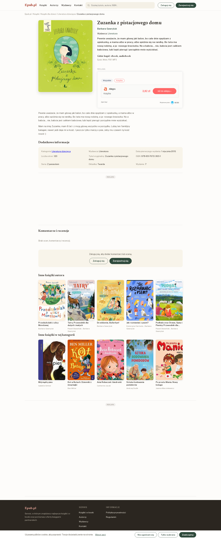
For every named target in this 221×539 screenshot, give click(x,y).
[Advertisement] (110, 201)
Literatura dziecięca (66, 14)
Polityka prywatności (116, 512)
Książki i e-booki (86, 512)
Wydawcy (66, 5)
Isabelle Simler (44, 386)
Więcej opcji (100, 535)
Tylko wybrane (168, 535)
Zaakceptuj (187, 535)
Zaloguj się (166, 5)
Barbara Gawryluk (107, 28)
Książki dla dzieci (48, 14)
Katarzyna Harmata (134, 326)
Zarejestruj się (185, 5)
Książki (43, 5)
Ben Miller (72, 388)
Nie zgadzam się (146, 535)
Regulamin (111, 517)
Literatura (112, 33)
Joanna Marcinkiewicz (165, 388)
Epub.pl (31, 5)
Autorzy (54, 5)
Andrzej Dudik (132, 388)
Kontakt (78, 5)
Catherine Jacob (103, 386)
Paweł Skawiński (74, 329)
